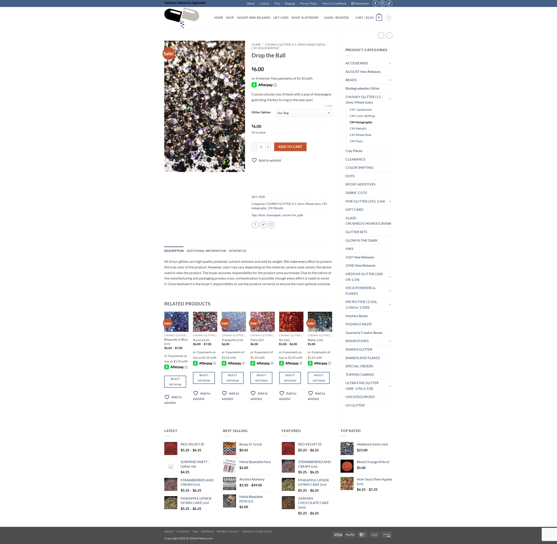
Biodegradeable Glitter (363, 88)
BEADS (351, 80)
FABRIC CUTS (356, 193)
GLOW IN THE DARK (362, 240)
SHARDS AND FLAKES (363, 358)
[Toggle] (390, 63)
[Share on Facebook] (255, 224)
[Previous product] (389, 35)
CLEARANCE (356, 159)
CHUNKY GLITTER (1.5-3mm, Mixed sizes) (364, 99)
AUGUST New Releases (363, 71)
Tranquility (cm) (232, 340)
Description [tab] (174, 251)
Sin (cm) (284, 340)
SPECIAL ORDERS (359, 366)
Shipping (290, 3)
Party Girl (257, 340)
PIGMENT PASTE (359, 324)
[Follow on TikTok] (389, 3)
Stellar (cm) (315, 340)
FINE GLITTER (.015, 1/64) (365, 201)
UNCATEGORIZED (360, 397)
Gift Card (281, 17)
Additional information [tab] (206, 251)
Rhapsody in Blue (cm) (176, 341)
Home (218, 17)
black (261, 215)
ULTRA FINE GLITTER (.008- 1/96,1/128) (362, 385)
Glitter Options (261, 112)
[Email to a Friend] (271, 224)
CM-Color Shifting (362, 116)
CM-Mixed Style (360, 135)
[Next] (332, 362)
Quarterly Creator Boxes (364, 332)
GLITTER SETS (356, 232)
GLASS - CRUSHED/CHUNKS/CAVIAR (368, 221)
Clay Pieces (354, 151)
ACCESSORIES (357, 63)
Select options (175, 381)
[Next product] (380, 35)
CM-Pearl (356, 141)
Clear (328, 105)
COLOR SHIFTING (360, 167)
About (251, 3)
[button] (360, 3)
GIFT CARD (354, 209)
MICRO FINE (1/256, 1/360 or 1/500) (361, 304)
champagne (273, 215)
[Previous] (164, 362)
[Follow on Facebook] (375, 3)
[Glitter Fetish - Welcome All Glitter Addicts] (186, 17)
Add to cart (290, 147)
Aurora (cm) (201, 340)
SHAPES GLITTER (359, 349)
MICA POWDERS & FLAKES (360, 290)
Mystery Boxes (357, 316)
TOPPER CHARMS (360, 374)
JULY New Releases (360, 257)
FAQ (277, 3)
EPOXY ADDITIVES (360, 184)
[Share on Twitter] (263, 224)
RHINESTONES (357, 341)
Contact (264, 3)
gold (300, 215)
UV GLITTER (355, 405)
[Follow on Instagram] (382, 3)
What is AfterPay (305, 17)
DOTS (350, 176)
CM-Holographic (361, 122)
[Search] (388, 17)
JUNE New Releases (361, 265)
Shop (230, 17)
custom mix (289, 215)
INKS (349, 248)
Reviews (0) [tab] (237, 251)
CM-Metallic (358, 128)
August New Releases (253, 17)
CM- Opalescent (361, 109)
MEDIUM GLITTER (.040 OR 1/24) (364, 276)
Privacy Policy (308, 3)
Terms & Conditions (334, 3)
